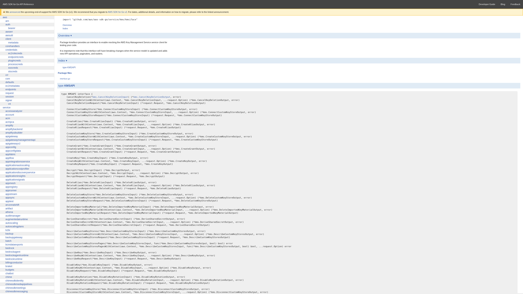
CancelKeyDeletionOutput (154, 97)
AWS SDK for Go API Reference (18, 4)
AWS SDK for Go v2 (117, 12)
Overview (67, 25)
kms (95, 97)
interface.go (65, 79)
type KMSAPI (69, 67)
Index (65, 28)
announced (15, 12)
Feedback (515, 4)
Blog (503, 4)
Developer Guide (487, 4)
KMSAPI (69, 85)
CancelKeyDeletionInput (113, 97)
